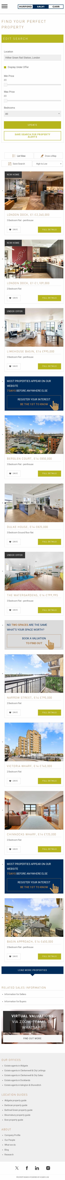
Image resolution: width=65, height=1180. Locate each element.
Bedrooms (9, 107)
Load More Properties (32, 970)
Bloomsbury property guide (17, 1115)
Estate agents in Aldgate (16, 1065)
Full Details (49, 230)
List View (21, 156)
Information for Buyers (15, 1001)
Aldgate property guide (15, 1100)
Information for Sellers (15, 994)
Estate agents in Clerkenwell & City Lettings (25, 1070)
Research (9, 1154)
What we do (10, 1145)
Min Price (9, 76)
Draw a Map (50, 156)
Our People (10, 1140)
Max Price (9, 91)
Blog (7, 1150)
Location (8, 51)
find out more (32, 1038)
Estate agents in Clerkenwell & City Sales (24, 1075)
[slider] (5, 84)
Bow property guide (14, 1120)
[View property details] (34, 190)
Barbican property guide (16, 1105)
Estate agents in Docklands (17, 1080)
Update (32, 125)
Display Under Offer (18, 67)
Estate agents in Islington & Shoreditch (23, 1085)
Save (15, 230)
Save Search (19, 164)
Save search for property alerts (32, 135)
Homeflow (44, 1177)
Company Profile (12, 1135)
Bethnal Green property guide (18, 1110)
